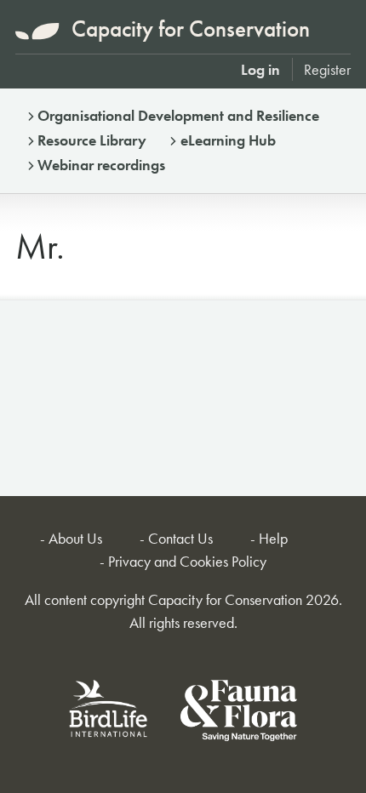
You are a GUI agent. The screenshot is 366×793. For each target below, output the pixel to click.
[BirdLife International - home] (109, 713)
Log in (260, 69)
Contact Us (180, 538)
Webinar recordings (101, 164)
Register (327, 69)
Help (273, 538)
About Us (75, 538)
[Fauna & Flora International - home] (238, 713)
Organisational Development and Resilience (178, 115)
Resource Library (91, 140)
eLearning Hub (228, 140)
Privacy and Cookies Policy (187, 561)
